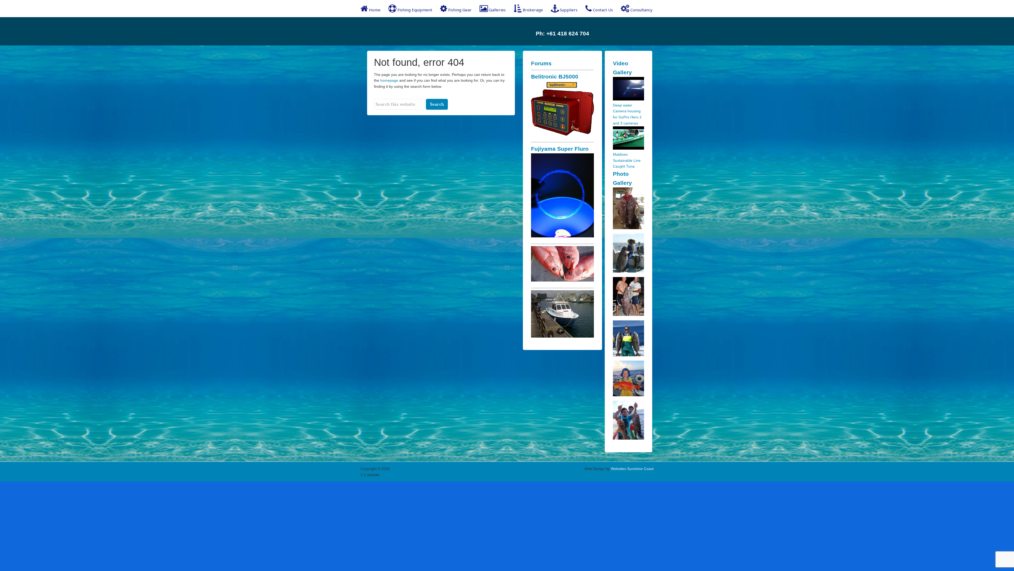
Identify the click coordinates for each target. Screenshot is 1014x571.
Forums (541, 63)
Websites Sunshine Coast (632, 469)
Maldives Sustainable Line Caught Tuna (627, 160)
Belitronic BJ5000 (554, 76)
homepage (389, 80)
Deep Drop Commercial (402, 31)
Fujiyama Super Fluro (560, 149)
